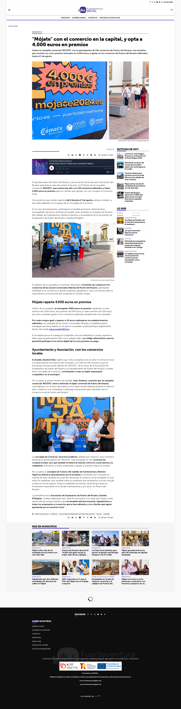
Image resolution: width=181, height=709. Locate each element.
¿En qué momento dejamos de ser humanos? (132, 232)
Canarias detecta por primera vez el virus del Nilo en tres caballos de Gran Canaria (134, 176)
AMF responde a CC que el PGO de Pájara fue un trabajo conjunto (75, 581)
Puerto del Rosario (42, 514)
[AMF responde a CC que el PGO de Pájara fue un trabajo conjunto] (75, 567)
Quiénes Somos (38, 626)
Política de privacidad (41, 649)
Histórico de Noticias (41, 630)
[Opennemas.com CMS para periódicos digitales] (90, 696)
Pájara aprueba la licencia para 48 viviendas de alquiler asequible (135, 552)
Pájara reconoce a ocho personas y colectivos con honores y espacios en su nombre (133, 582)
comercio (54, 514)
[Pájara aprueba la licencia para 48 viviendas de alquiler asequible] (135, 538)
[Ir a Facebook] (150, 2)
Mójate (98, 514)
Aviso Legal (36, 641)
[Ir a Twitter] (152, 2)
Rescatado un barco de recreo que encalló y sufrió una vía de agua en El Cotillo (135, 165)
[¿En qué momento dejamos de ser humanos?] (120, 231)
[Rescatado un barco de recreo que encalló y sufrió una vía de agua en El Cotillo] (120, 165)
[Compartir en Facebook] (84, 155)
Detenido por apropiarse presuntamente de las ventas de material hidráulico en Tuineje (135, 244)
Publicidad (36, 637)
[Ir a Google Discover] (159, 2)
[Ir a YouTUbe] (157, 2)
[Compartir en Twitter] (87, 155)
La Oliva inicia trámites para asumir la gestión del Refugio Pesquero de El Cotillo (105, 552)
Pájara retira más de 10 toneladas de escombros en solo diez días (135, 186)
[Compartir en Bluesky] (91, 155)
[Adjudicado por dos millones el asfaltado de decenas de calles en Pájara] (45, 567)
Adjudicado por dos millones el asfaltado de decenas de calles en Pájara (45, 581)
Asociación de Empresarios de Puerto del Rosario (77, 514)
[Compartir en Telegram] (80, 155)
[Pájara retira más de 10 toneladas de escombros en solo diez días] (120, 186)
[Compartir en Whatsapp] (76, 155)
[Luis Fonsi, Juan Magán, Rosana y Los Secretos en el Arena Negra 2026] (120, 156)
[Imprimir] (72, 155)
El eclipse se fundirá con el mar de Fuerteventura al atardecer (135, 222)
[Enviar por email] (68, 155)
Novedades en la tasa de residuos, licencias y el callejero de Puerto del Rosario (103, 582)
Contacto (36, 634)
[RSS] (161, 2)
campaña (106, 514)
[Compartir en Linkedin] (95, 155)
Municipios (37, 31)
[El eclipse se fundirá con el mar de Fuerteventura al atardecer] (120, 220)
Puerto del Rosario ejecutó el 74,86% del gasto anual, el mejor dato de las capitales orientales (134, 197)
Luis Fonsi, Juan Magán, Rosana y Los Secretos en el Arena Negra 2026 (135, 156)
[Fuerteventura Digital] (90, 10)
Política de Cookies (40, 645)
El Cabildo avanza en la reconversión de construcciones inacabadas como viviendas (134, 258)
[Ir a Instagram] (154, 2)
